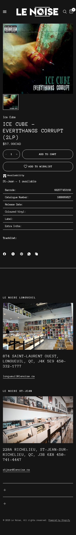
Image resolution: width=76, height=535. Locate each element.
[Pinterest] (22, 254)
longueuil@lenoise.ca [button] (19, 376)
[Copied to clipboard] (37, 254)
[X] (13, 254)
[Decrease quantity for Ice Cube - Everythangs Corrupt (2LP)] (6, 154)
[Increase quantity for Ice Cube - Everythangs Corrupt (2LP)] (17, 154)
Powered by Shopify (59, 520)
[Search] (65, 11)
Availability (15, 175)
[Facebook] (5, 254)
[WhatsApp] (29, 254)
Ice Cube (9, 117)
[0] (70, 11)
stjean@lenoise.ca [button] (16, 469)
